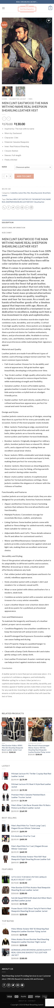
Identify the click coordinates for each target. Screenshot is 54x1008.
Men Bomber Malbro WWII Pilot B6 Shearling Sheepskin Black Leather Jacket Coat (12, 747)
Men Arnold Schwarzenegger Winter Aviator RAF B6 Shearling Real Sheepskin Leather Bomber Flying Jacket (39, 748)
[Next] (48, 51)
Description (7, 222)
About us (22, 1001)
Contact (32, 1001)
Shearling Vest (39, 202)
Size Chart (7, 233)
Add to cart (24, 176)
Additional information (13, 228)
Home (4, 99)
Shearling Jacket (36, 193)
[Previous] (6, 51)
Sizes (4, 167)
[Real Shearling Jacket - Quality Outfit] (27, 8)
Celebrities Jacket (17, 99)
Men (30, 99)
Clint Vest (9, 199)
